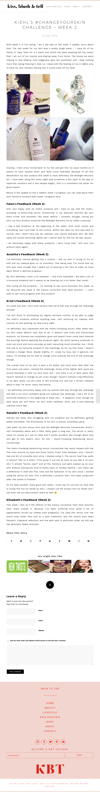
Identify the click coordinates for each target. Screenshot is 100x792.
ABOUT (50, 726)
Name (41, 610)
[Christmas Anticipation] (60, 566)
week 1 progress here (48, 197)
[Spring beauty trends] (17, 566)
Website (41, 630)
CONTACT (50, 731)
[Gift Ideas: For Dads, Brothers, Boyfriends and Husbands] (2, 396)
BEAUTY (50, 707)
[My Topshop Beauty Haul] (82, 566)
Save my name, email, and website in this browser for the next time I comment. (38, 640)
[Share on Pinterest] (40, 541)
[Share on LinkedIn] (50, 541)
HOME (50, 703)
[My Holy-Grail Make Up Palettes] (39, 566)
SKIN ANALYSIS (50, 717)
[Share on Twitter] (21, 541)
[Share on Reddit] (79, 541)
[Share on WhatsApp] (31, 541)
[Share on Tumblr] (59, 541)
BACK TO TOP (50, 688)
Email (41, 620)
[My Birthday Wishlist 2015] (98, 396)
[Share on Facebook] (11, 541)
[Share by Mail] (88, 541)
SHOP (50, 721)
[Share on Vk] (69, 541)
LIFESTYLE (50, 712)
